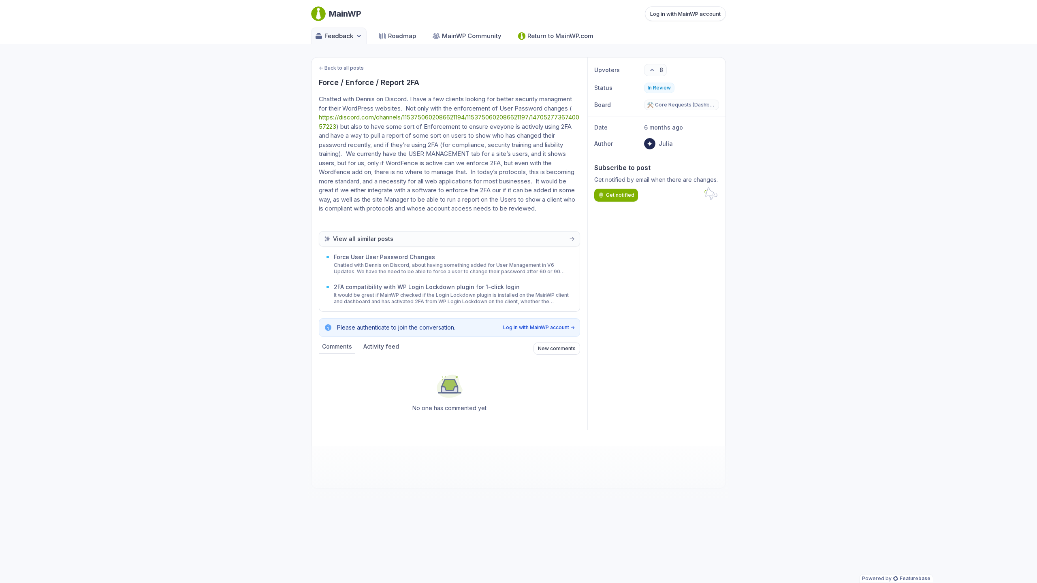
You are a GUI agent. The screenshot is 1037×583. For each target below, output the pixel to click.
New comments (557, 348)
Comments (337, 346)
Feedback (338, 36)
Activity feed (381, 346)
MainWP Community (471, 36)
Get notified (620, 195)
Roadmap (402, 36)
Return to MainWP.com (560, 36)
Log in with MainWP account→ (539, 327)
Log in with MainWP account (685, 14)
